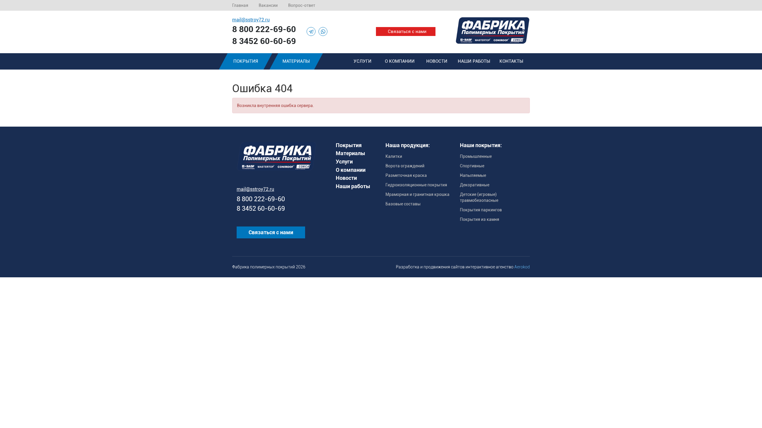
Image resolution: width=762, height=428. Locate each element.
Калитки (393, 156)
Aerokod (522, 267)
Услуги (362, 61)
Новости (436, 61)
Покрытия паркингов (481, 209)
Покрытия (245, 61)
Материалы (296, 61)
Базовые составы (403, 204)
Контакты (511, 61)
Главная (240, 5)
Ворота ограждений (404, 165)
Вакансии (268, 5)
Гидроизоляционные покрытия (416, 184)
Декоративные (474, 184)
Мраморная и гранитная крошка (417, 194)
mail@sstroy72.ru (251, 20)
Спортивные (472, 165)
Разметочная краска (406, 175)
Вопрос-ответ (301, 5)
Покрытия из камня (479, 219)
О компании (400, 61)
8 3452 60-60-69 (264, 41)
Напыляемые (473, 175)
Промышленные (476, 156)
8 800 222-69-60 (264, 29)
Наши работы (474, 61)
